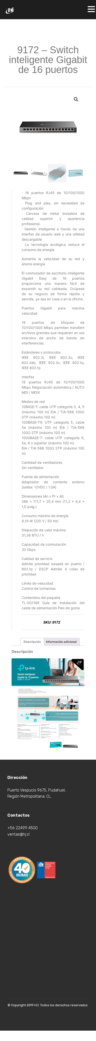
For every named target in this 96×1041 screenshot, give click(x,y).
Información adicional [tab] (61, 642)
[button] (76, 99)
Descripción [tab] (32, 642)
